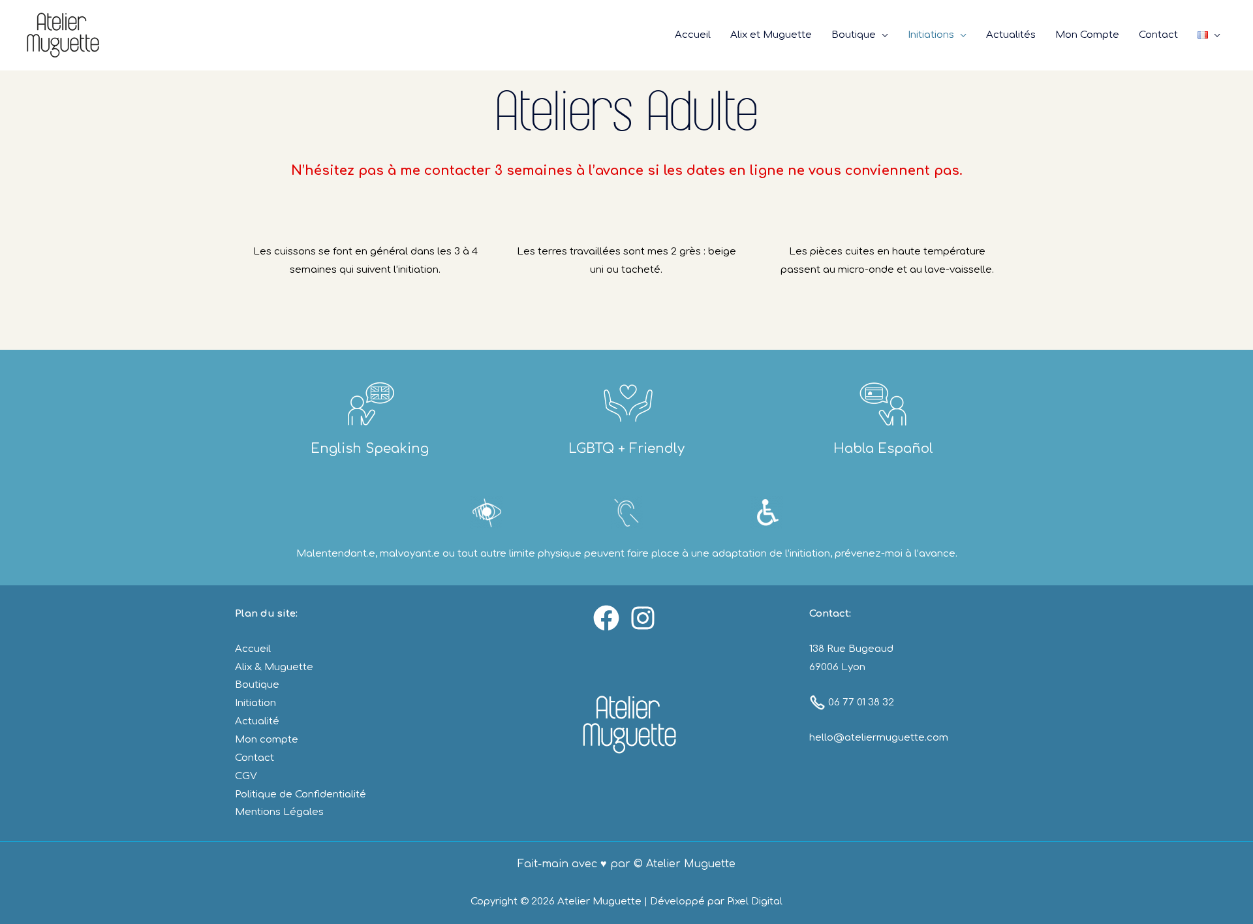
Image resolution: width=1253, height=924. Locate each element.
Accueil (253, 648)
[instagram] (645, 618)
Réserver (1184, 25)
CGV (246, 776)
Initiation (255, 703)
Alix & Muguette (274, 667)
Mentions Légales (279, 812)
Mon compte (266, 739)
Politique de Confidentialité (300, 794)
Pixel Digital (754, 901)
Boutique (257, 684)
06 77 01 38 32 (860, 702)
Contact (254, 757)
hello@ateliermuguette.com (878, 737)
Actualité (257, 721)
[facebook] (608, 618)
